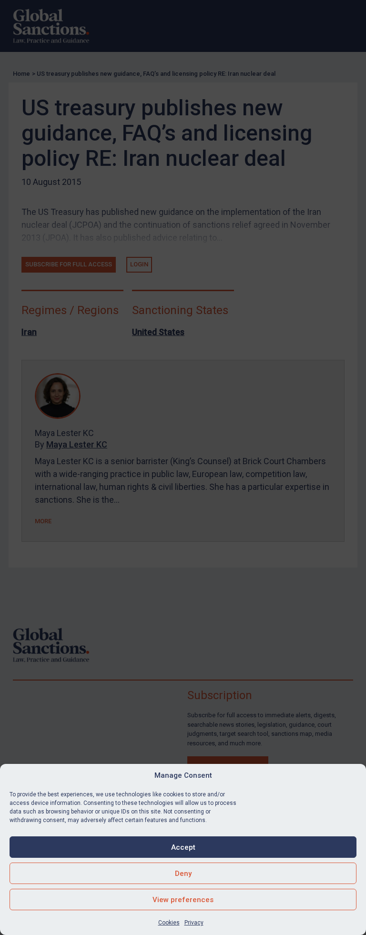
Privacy (193, 922)
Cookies (169, 922)
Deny (183, 873)
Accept (183, 847)
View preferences (183, 899)
